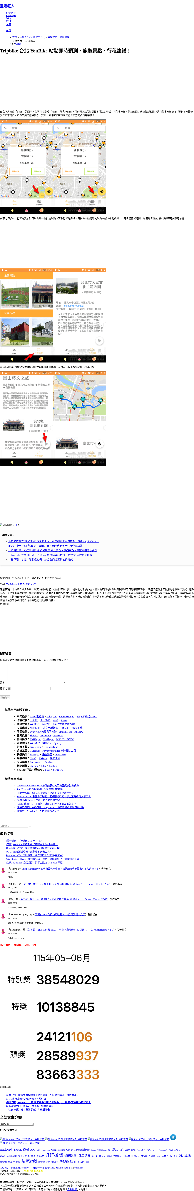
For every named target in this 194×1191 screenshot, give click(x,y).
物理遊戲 (3, 1162)
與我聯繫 (72, 1189)
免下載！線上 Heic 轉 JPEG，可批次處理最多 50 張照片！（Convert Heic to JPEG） (66, 884)
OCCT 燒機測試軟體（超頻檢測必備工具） (29, 851)
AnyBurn (49, 762)
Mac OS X (141, 1150)
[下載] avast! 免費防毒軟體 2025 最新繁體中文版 (59, 914)
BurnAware (36, 762)
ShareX (34, 735)
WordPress (78, 1168)
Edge (43, 766)
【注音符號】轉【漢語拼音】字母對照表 (28, 1109)
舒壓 (48, 1162)
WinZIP (46, 724)
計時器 (76, 1162)
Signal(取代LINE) (87, 716)
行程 (33, 584)
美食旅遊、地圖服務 (58, 37)
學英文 (102, 1156)
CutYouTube (51, 746)
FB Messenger (66, 716)
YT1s (47, 769)
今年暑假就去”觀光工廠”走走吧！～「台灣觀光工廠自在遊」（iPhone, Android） (53, 541)
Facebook (46, 1150)
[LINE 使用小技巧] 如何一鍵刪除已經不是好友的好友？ (46, 804)
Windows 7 (163, 1150)
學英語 (109, 1156)
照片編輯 (185, 1155)
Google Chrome (58, 1150)
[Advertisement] (91, 78)
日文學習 (152, 1156)
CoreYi (18, 43)
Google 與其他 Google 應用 (101, 1150)
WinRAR (34, 724)
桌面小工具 (167, 1156)
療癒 (18, 1162)
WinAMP (35, 743)
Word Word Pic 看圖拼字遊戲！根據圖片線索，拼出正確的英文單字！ (54, 796)
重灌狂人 (7, 6)
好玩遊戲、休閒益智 (77, 1155)
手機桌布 (126, 1156)
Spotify (58, 743)
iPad (115, 1149)
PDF (149, 1149)
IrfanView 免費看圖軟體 (43, 731)
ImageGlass (65, 731)
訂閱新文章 (48, 1168)
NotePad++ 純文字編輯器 (44, 727)
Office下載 (76, 727)
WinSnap (58, 735)
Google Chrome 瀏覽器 (78, 1149)
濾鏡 (175, 1156)
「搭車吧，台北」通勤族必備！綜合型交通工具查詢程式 (40, 559)
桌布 (158, 1156)
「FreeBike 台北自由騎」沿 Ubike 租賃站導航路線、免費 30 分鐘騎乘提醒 (50, 555)
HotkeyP (34, 754)
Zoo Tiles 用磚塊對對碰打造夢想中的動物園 (40, 789)
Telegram (52, 716)
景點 (27, 584)
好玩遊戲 (54, 1155)
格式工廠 (55, 758)
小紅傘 (34, 720)
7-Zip (8, 18)
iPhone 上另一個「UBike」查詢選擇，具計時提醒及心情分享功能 (45, 545)
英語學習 (54, 1162)
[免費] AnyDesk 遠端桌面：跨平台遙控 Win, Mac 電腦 (34, 862)
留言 (3, 682)
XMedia (43, 758)
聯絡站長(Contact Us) (20, 1168)
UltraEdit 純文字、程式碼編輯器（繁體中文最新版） (34, 848)
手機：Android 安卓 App (32, 37)
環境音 (11, 1162)
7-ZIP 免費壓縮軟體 (64, 724)
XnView (78, 731)
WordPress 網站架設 (8, 1156)
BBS (38, 1150)
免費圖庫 (22, 1156)
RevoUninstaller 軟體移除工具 (59, 750)
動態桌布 (40, 1156)
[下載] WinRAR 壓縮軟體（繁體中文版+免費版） (32, 844)
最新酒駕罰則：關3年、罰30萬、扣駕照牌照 (29, 1106)
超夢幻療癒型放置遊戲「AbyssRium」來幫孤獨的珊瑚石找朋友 (50, 807)
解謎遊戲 (66, 1161)
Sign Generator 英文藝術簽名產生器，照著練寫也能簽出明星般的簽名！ (61, 868)
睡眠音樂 (41, 1162)
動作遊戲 (31, 1156)
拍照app (135, 1156)
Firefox (53, 766)
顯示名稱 (5, 688)
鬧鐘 (87, 1162)
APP (32, 1149)
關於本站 (4, 1168)
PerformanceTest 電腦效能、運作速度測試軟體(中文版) (34, 855)
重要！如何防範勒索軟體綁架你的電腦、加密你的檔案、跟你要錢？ (42, 1095)
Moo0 (33, 758)
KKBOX (46, 743)
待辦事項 (117, 1156)
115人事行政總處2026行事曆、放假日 (26, 1098)
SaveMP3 (58, 769)
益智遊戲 (29, 1161)
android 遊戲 (21, 1149)
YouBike (10, 584)
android (6, 1149)
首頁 (8, 30)
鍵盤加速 (47, 754)
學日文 (94, 1156)
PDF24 (64, 727)
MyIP (9, 21)
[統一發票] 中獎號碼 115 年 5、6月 (24, 840)
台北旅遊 (20, 584)
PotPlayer (10, 12)
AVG (55, 720)
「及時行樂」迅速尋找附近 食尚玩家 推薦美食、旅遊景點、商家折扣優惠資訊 (52, 550)
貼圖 (82, 1162)
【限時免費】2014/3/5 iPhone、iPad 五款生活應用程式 (45, 793)
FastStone (45, 735)
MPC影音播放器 (65, 739)
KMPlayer (11, 15)
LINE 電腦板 (37, 716)
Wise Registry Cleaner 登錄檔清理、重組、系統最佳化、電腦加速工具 (42, 859)
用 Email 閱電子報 (64, 1168)
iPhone (125, 1149)
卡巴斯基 (45, 720)
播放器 (144, 1156)
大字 (8, 24)
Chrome (34, 766)
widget (155, 1150)
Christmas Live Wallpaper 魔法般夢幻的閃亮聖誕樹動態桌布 (48, 785)
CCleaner (35, 750)
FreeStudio (36, 746)
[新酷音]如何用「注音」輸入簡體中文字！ (39, 800)
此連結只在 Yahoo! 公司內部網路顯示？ (38, 811)
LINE (133, 1150)
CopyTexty (60, 754)
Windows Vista (174, 1150)
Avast (64, 720)
